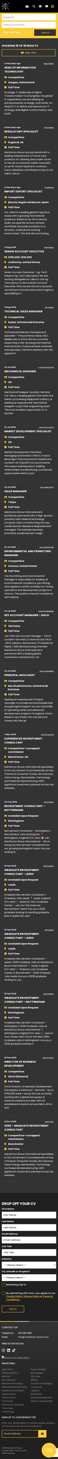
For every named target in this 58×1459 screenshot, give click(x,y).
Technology (8, 1411)
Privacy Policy (31, 1296)
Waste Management (41, 1397)
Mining (34, 1379)
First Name (8, 1208)
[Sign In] (40, 6)
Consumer (36, 1387)
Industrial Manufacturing (14, 1387)
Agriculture (7, 1369)
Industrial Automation (13, 1390)
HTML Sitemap (8, 1453)
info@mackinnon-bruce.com (33, 1337)
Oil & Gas (35, 1376)
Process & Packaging (41, 1383)
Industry (6, 1258)
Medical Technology (12, 1383)
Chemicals (7, 1401)
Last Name (8, 1221)
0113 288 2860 (25, 1333)
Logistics (35, 1390)
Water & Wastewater (42, 1401)
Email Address (10, 1233)
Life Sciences (8, 1379)
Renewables (37, 1372)
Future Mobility (38, 1369)
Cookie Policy (14, 1296)
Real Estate (36, 1394)
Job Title (7, 1246)
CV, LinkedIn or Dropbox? (16, 1271)
